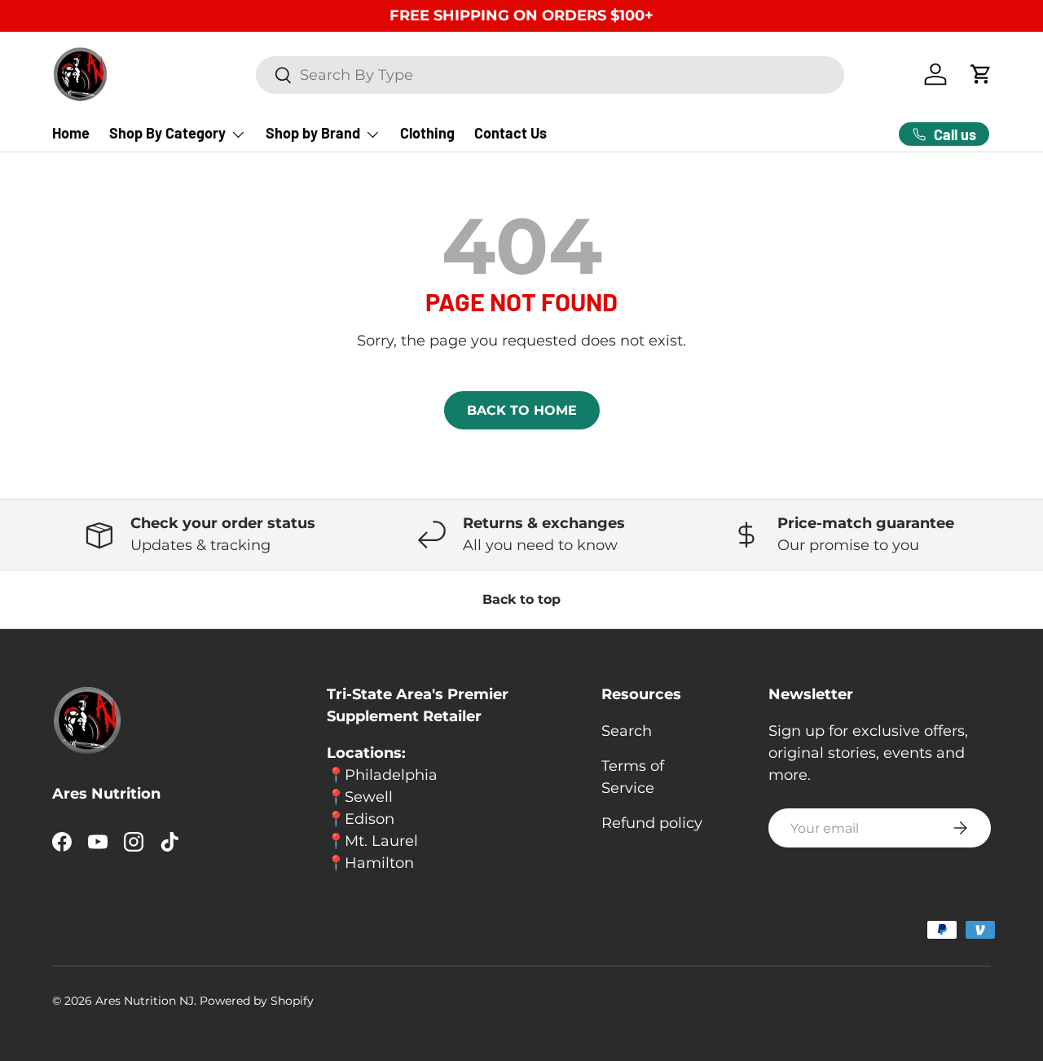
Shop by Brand (313, 133)
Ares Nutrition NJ (144, 1000)
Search (626, 731)
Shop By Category (167, 133)
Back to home (522, 410)
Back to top (521, 599)
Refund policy (651, 823)
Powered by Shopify (257, 1000)
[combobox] (549, 75)
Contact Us (510, 133)
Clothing (427, 133)
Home (71, 133)
